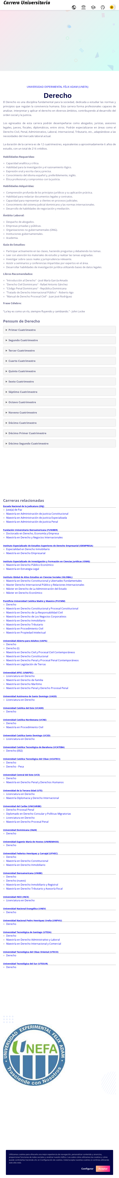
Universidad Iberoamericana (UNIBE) (22, 873)
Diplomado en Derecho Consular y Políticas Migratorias (38, 813)
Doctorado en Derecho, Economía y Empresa (32, 533)
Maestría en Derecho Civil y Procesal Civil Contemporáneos (40, 652)
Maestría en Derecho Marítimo (24, 684)
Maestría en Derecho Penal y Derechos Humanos (35, 782)
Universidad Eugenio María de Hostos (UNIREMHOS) (31, 841)
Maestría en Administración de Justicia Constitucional (37, 513)
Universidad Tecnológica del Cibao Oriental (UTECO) (30, 951)
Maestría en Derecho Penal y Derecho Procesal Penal (37, 688)
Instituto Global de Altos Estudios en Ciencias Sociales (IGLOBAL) (38, 577)
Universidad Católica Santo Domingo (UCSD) (26, 735)
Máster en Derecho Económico (24, 592)
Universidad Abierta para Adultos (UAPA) (25, 640)
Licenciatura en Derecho (20, 676)
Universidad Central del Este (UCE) (21, 774)
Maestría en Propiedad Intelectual (26, 632)
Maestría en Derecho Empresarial (25, 553)
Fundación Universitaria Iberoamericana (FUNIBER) (30, 529)
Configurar (87, 1168)
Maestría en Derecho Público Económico (30, 565)
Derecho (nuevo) (16, 880)
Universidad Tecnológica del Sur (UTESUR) (25, 963)
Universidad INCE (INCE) (16, 896)
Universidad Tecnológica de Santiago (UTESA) (27, 932)
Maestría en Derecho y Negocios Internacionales (34, 537)
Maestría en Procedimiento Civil (24, 628)
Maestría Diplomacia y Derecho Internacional (32, 798)
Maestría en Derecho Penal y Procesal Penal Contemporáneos (42, 660)
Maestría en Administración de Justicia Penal (32, 521)
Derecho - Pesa (15, 766)
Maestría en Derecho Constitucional (27, 656)
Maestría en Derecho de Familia (24, 680)
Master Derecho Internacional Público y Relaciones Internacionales (45, 584)
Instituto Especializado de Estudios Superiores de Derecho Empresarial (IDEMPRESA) (48, 545)
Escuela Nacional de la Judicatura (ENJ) (23, 506)
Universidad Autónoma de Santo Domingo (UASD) (30, 696)
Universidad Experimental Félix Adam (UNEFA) (57, 86)
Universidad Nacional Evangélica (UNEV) (24, 908)
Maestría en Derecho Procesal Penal (27, 821)
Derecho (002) (14, 750)
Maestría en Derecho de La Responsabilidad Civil (34, 612)
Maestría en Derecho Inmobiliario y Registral (32, 884)
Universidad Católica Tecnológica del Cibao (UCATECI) (31, 758)
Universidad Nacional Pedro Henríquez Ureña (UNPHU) (32, 920)
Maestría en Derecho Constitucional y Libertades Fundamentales (44, 580)
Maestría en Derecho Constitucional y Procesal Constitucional (42, 608)
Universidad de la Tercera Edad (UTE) (22, 790)
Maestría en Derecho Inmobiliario (25, 620)
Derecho (11, 604)
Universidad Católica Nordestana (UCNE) (24, 719)
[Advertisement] (59, 40)
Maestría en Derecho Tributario (24, 624)
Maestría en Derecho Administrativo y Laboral (33, 939)
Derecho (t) (12, 648)
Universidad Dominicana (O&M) (20, 830)
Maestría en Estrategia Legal (22, 569)
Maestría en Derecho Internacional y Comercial (33, 943)
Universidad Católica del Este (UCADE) (23, 708)
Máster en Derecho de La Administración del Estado (36, 588)
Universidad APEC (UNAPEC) (18, 672)
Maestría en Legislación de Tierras (26, 664)
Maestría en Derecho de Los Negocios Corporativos (36, 616)
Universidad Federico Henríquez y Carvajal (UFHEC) (30, 853)
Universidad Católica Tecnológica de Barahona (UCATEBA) (34, 747)
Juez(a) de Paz (14, 509)
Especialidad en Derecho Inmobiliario (28, 549)
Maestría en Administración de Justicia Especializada (36, 517)
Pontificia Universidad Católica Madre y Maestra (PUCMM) (34, 601)
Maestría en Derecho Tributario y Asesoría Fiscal (34, 888)
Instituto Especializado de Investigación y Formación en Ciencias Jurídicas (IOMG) (46, 561)
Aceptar (103, 1168)
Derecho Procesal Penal (20, 809)
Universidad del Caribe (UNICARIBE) (22, 806)
